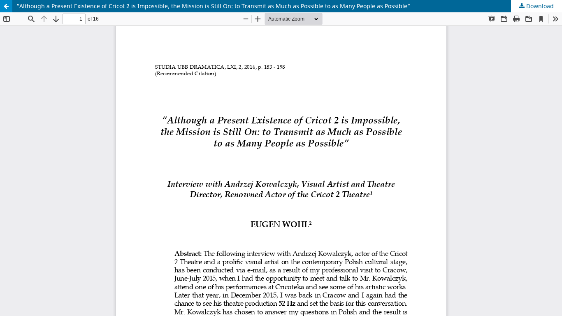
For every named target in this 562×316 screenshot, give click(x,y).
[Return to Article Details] (6, 6)
